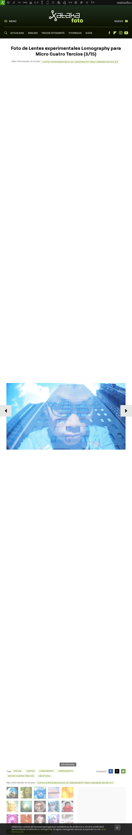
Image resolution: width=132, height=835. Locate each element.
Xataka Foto (66, 16)
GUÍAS (88, 32)
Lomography (65, 770)
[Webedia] (124, 2)
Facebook (109, 33)
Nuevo (118, 21)
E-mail (123, 771)
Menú (12, 21)
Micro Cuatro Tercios (21, 775)
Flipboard (115, 33)
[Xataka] (2, 2)
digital (18, 770)
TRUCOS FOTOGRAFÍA (53, 32)
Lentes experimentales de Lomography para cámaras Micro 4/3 (80, 61)
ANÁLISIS (33, 32)
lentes (31, 770)
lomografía (46, 770)
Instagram (121, 33)
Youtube (126, 33)
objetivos (44, 775)
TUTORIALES (75, 32)
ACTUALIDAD (17, 32)
